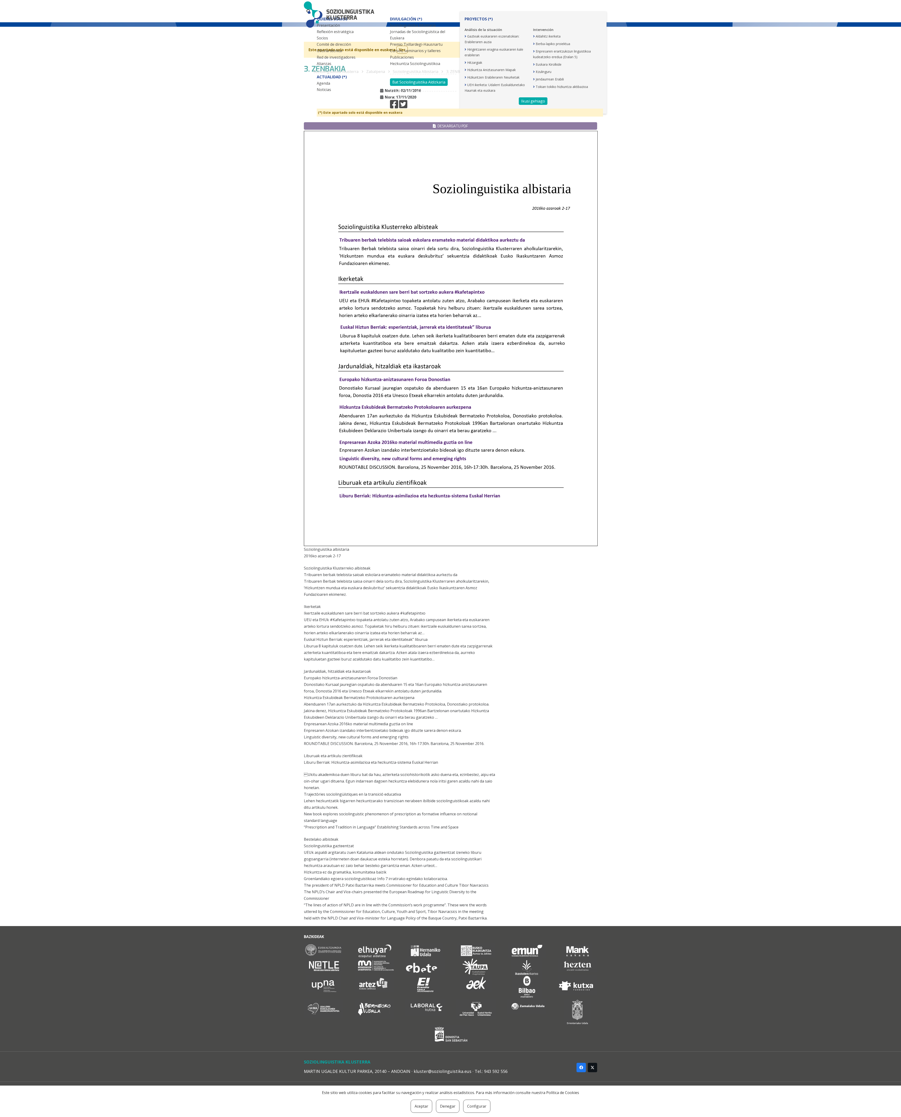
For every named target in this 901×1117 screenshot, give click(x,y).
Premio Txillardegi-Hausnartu (416, 44)
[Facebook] (581, 1067)
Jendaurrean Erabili (550, 79)
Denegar (447, 1106)
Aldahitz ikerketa (548, 36)
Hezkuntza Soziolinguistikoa (415, 63)
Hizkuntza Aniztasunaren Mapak (491, 70)
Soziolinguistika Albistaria (412, 25)
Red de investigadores (336, 57)
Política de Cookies (562, 1092)
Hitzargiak (474, 62)
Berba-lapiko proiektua (553, 44)
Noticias (324, 89)
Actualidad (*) (332, 77)
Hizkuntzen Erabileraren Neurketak (493, 77)
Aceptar (421, 1106)
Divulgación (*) (406, 19)
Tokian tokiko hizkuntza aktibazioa (562, 86)
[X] (592, 1067)
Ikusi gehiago (533, 101)
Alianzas (324, 63)
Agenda (323, 83)
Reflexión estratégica (335, 31)
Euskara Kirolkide (548, 64)
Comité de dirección (334, 44)
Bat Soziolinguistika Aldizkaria (418, 82)
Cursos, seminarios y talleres (415, 50)
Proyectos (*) (479, 19)
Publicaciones (402, 57)
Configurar (476, 1106)
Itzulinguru (543, 71)
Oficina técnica (329, 50)
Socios (322, 38)
